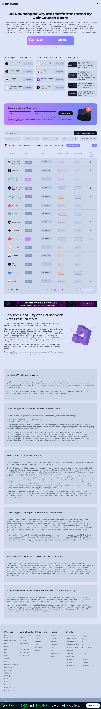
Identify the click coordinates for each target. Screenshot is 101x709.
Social (6, 661)
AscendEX (16, 256)
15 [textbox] (80, 290)
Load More (88, 290)
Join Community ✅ (73, 145)
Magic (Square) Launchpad (17, 188)
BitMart (15, 171)
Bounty (84, 642)
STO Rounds (70, 656)
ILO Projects (8, 679)
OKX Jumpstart (67, 527)
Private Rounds (71, 639)
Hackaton (85, 660)
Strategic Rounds (71, 642)
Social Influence (79, 153)
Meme (6, 655)
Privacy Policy (20, 120)
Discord (37, 650)
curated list (61, 522)
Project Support (63, 153)
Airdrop (84, 636)
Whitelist (85, 663)
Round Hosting (24, 643)
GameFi (6, 646)
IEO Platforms (46, 170)
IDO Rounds (70, 650)
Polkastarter (16, 239)
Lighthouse (16, 214)
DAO (52, 647)
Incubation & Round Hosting (26, 636)
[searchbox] (9, 139)
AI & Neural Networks (11, 664)
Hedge (53, 656)
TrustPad (15, 230)
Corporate (54, 639)
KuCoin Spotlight (15, 179)
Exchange (54, 644)
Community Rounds (72, 644)
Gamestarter (16, 222)
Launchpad (28, 63)
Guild (52, 650)
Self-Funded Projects (11, 688)
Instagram (38, 647)
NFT (5, 649)
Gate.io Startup (82, 527)
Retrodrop (85, 639)
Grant (84, 657)
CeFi (5, 652)
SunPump (15, 247)
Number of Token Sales (92, 153)
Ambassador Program (89, 648)
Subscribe (66, 113)
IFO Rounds (70, 665)
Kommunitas (16, 273)
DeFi (5, 643)
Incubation (23, 640)
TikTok (37, 644)
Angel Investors (56, 653)
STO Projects (8, 673)
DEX (21, 646)
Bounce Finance (15, 264)
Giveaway (85, 645)
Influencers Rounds (72, 647)
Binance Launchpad (74, 523)
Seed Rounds (70, 636)
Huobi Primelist (42, 527)
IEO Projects (8, 670)
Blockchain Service (10, 640)
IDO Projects (8, 667)
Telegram (38, 636)
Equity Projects (9, 685)
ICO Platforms (24, 652)
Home (46, 48)
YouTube (38, 642)
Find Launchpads (87, 133)
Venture (53, 636)
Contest (84, 651)
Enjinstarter (16, 281)
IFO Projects (8, 682)
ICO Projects (8, 676)
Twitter (37, 639)
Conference (85, 665)
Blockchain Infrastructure (8, 636)
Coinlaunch (10, 4)
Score (27, 153)
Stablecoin (7, 658)
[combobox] (12, 139)
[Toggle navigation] (97, 4)
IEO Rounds (70, 659)
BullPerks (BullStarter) (16, 197)
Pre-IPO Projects (9, 691)
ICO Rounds (70, 653)
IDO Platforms (46, 162)
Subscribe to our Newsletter (23, 108)
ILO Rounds (70, 662)
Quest (84, 654)
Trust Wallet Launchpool (16, 162)
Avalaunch (16, 205)
